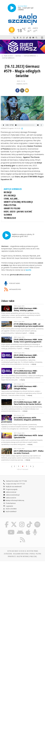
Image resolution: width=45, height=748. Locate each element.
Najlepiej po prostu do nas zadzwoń (14, 37)
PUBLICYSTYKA (10, 205)
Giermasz (18, 56)
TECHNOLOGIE (10, 217)
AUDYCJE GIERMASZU (30, 56)
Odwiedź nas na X (20, 37)
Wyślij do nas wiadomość (33, 37)
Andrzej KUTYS (22, 84)
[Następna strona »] (33, 466)
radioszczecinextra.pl (12, 495)
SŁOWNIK (8, 214)
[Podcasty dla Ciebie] (35, 529)
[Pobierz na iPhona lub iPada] (28, 529)
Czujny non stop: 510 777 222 (15, 484)
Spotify (28, 270)
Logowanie (9, 506)
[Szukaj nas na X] (14, 522)
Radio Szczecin (8, 56)
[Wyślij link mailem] (27, 90)
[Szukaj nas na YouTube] (11, 529)
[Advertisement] (22, 586)
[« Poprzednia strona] (11, 466)
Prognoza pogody (11, 489)
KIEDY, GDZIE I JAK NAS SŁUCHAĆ (18, 211)
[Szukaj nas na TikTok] (29, 522)
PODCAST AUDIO (14, 283)
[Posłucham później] (21, 128)
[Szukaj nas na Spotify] (37, 522)
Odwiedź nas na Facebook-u (17, 37)
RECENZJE (8, 192)
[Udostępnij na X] (22, 90)
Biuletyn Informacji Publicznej (15, 500)
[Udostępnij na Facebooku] (17, 90)
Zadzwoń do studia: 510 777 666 (16, 481)
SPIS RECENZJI (10, 195)
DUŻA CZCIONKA (11, 509)
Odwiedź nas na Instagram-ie (23, 37)
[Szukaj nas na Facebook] (7, 522)
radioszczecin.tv (11, 498)
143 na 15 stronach (22, 469)
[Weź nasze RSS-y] (22, 537)
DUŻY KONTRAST (11, 511)
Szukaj (36, 37)
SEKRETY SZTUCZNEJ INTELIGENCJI (18, 201)
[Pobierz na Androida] (20, 529)
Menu (42, 37)
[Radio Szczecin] (22, 19)
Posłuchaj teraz (11, 503)
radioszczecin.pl (11, 492)
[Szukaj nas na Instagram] (22, 522)
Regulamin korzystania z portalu (24, 554)
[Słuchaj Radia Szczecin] (12, 8)
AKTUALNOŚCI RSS (15, 289)
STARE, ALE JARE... (11, 198)
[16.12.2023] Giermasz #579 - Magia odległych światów (22, 71)
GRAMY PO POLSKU (12, 208)
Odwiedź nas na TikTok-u (27, 37)
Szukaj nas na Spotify (30, 37)
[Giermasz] (22, 47)
